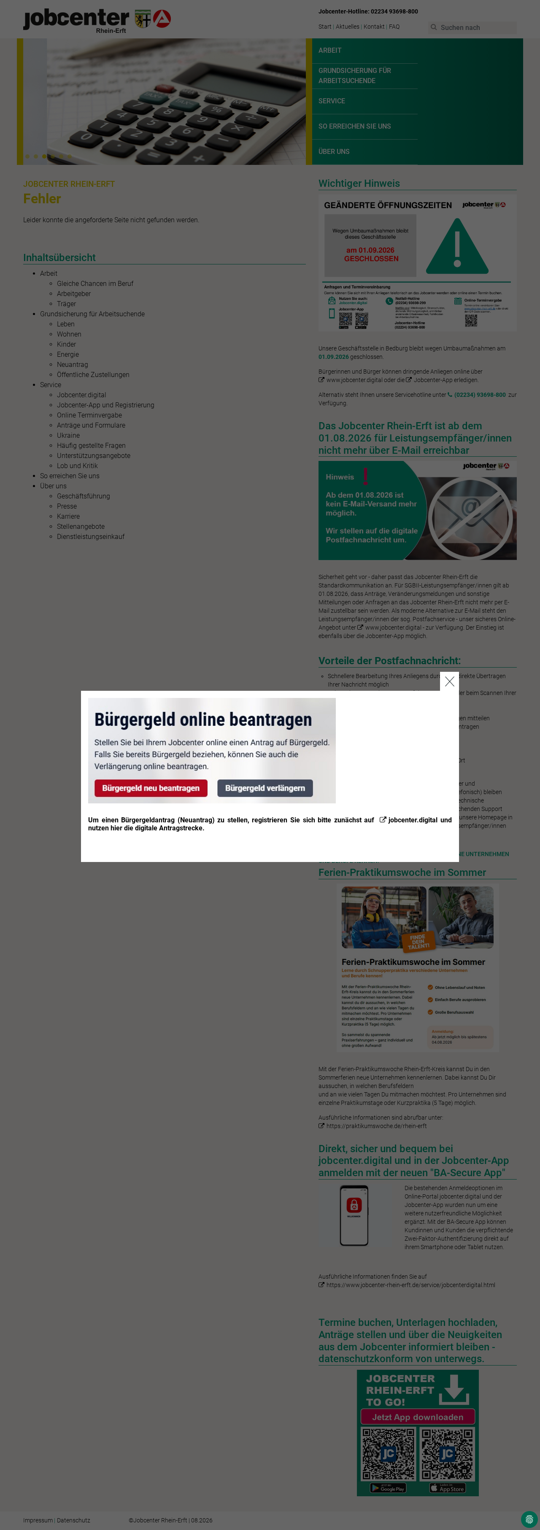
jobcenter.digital (413, 820)
